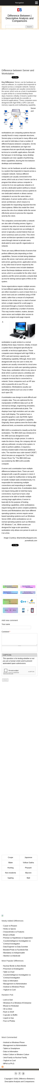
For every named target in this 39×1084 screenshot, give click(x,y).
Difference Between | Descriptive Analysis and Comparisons (19, 18)
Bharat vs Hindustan (11, 1006)
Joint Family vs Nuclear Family (15, 1057)
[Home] (19, 11)
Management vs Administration (15, 984)
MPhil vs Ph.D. (9, 1064)
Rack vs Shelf (8, 1012)
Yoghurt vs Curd (9, 990)
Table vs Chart (8, 972)
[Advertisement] (19, 49)
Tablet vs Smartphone (11, 1048)
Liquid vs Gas (8, 1018)
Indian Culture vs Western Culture (16, 1054)
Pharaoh (28, 868)
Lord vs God (8, 1000)
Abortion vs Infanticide (11, 956)
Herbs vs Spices (9, 929)
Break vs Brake (9, 935)
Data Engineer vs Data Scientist (15, 947)
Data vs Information (10, 981)
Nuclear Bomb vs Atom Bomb (14, 966)
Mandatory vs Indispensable (14, 953)
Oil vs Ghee (7, 1009)
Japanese (28, 857)
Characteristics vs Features (13, 932)
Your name (6, 624)
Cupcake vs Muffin (10, 1015)
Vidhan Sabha (28, 863)
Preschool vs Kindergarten (13, 969)
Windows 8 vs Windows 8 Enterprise (17, 1003)
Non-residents (10, 873)
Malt (28, 878)
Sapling (11, 878)
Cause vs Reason (10, 926)
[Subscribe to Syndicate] (2, 1067)
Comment (6, 632)
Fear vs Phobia (9, 1021)
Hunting (10, 868)
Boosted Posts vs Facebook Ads (15, 950)
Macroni (28, 873)
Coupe (10, 857)
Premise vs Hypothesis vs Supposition (18, 938)
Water (10, 863)
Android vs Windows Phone (14, 987)
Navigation (19, 3)
